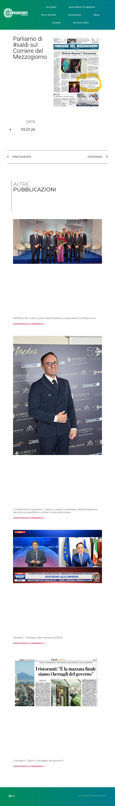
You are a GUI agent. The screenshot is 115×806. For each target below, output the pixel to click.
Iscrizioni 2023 (81, 22)
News (97, 14)
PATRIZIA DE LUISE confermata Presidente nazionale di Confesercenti (54, 318)
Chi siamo (51, 7)
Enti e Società (48, 14)
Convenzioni (74, 14)
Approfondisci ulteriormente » (29, 324)
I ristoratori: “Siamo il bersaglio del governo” (38, 760)
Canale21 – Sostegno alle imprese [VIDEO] (37, 637)
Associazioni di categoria (82, 7)
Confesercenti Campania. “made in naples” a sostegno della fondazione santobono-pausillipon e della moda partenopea (55, 511)
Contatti (56, 22)
